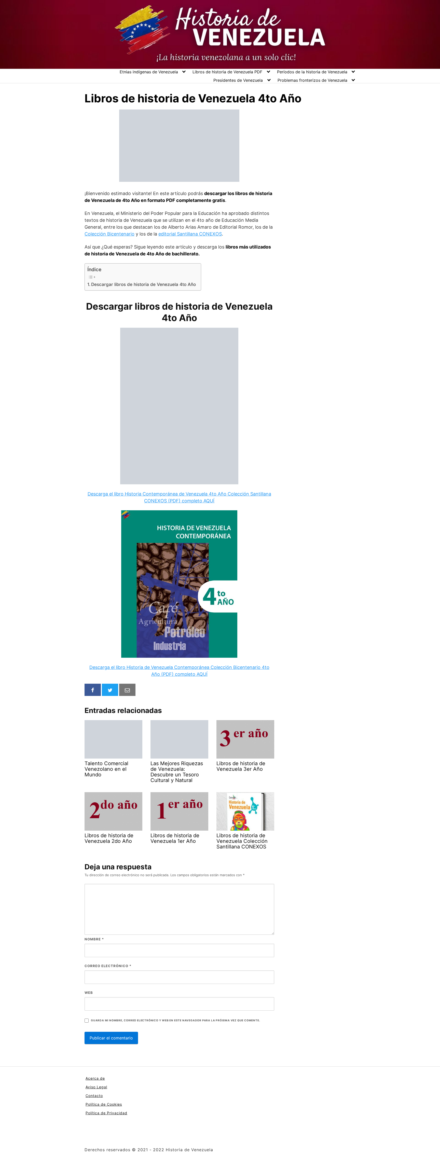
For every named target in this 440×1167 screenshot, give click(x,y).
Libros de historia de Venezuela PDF (227, 71)
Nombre (94, 939)
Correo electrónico (108, 966)
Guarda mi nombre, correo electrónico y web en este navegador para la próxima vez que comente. (175, 1020)
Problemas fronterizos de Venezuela (312, 80)
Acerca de (95, 1078)
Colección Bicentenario (109, 234)
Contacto (94, 1095)
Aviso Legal (96, 1087)
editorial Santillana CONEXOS (190, 234)
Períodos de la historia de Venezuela (312, 71)
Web (89, 993)
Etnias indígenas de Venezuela (149, 71)
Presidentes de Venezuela (238, 80)
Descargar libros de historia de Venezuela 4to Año (143, 284)
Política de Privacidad (106, 1113)
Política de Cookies (104, 1104)
